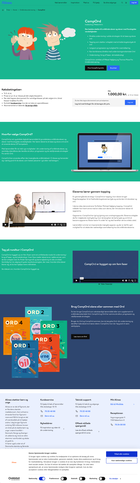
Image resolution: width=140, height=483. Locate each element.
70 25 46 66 (50, 411)
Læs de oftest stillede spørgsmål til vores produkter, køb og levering (85, 431)
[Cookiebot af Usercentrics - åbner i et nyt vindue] (14, 478)
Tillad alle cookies (121, 454)
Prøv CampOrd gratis (96, 68)
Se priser (113, 68)
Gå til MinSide (116, 404)
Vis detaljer (113, 479)
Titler (8, 10)
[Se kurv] (126, 3)
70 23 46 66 (85, 411)
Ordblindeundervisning (27, 10)
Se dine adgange (109, 2)
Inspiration (75, 2)
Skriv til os (49, 416)
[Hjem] (7, 2)
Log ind (134, 3)
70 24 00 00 (120, 424)
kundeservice (16, 103)
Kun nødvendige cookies (122, 460)
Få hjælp (96, 2)
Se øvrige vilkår (31, 105)
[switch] (64, 478)
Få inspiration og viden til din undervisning (50, 428)
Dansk (15, 10)
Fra (109, 91)
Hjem (3, 10)
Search (122, 3)
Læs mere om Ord (80, 337)
